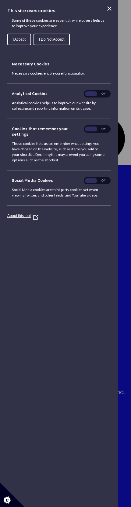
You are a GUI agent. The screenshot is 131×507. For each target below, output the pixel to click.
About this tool (21, 216)
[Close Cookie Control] (109, 8)
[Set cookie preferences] (12, 495)
